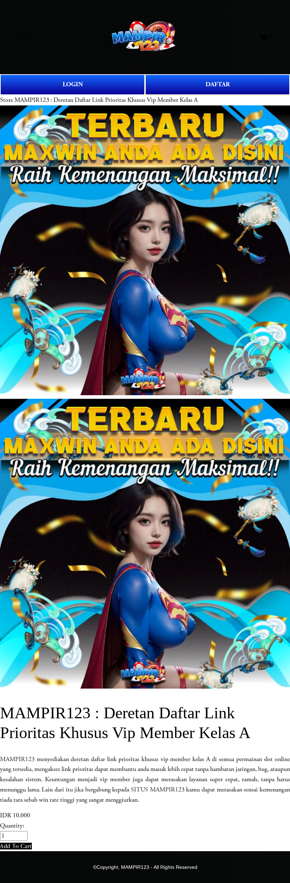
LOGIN (73, 84)
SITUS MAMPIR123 (158, 790)
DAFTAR (217, 84)
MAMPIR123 (17, 759)
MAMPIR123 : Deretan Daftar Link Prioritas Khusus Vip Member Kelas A (106, 100)
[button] (16, 846)
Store (6, 100)
